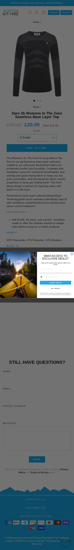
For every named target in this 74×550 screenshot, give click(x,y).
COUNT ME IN (55, 282)
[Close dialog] (72, 254)
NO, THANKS (55, 288)
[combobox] (42, 277)
